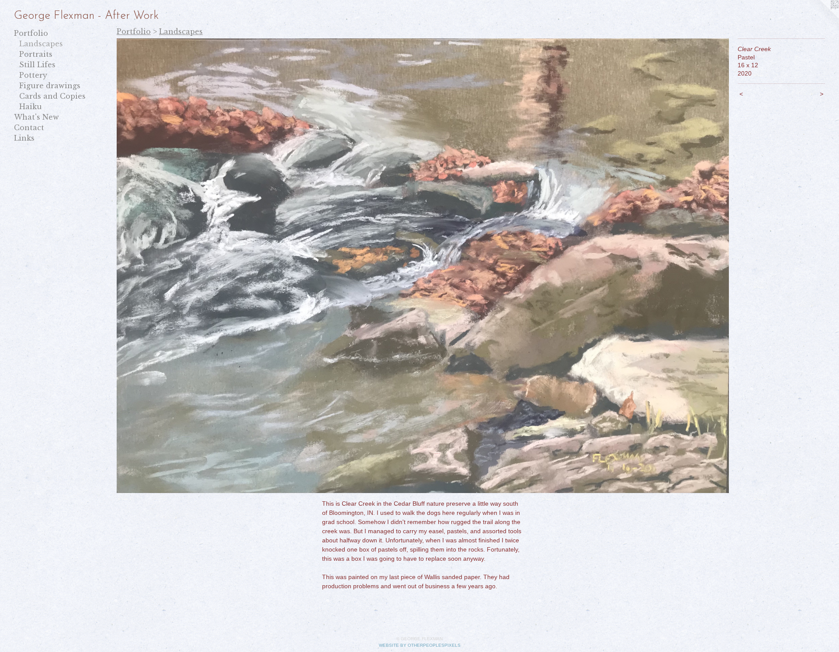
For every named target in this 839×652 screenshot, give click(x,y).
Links (24, 138)
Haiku (30, 106)
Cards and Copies (52, 96)
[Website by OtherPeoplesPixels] (821, 17)
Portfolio (31, 33)
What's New (36, 117)
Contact (29, 127)
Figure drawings (49, 85)
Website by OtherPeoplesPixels (420, 645)
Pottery (33, 75)
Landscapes (41, 43)
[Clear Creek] (423, 265)
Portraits (35, 54)
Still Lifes (37, 64)
